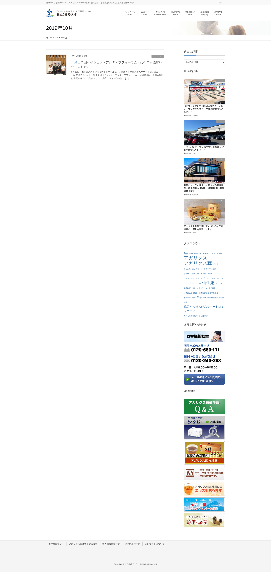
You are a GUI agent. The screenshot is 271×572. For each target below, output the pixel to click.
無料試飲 (187, 297)
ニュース (157, 56)
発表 (194, 297)
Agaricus (188, 253)
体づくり (219, 283)
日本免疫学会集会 (191, 293)
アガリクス (195, 258)
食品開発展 (203, 316)
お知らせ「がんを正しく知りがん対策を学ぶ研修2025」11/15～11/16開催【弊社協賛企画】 (204, 188)
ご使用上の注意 (132, 544)
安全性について (56, 544)
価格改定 (187, 288)
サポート (187, 273)
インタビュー (218, 264)
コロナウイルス (210, 269)
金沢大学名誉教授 (191, 316)
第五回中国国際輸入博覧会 (213, 297)
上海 (199, 283)
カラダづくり (197, 269)
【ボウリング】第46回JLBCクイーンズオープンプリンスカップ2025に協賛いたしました (204, 109)
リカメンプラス (190, 283)
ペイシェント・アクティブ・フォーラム (199, 278)
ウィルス (187, 269)
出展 (194, 288)
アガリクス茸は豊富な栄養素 (83, 544)
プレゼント (211, 273)
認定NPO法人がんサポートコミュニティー (204, 309)
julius (196, 253)
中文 (221, 3)
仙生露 (208, 282)
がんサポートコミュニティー (210, 253)
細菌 (185, 302)
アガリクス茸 (198, 263)
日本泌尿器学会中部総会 (208, 293)
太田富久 (212, 288)
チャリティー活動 (199, 273)
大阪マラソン (202, 288)
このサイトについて (155, 544)
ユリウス (219, 278)
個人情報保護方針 (111, 544)
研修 (199, 297)
